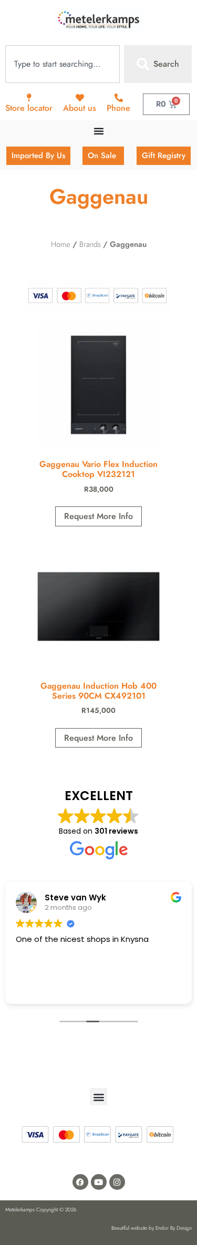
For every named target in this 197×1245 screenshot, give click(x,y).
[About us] (80, 98)
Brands (90, 244)
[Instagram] (117, 1182)
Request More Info (98, 516)
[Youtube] (99, 1182)
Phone (118, 108)
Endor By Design (173, 1228)
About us (79, 108)
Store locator (29, 108)
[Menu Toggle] (99, 131)
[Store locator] (29, 98)
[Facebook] (80, 1182)
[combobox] (62, 64)
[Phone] (119, 98)
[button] (98, 1096)
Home (60, 244)
